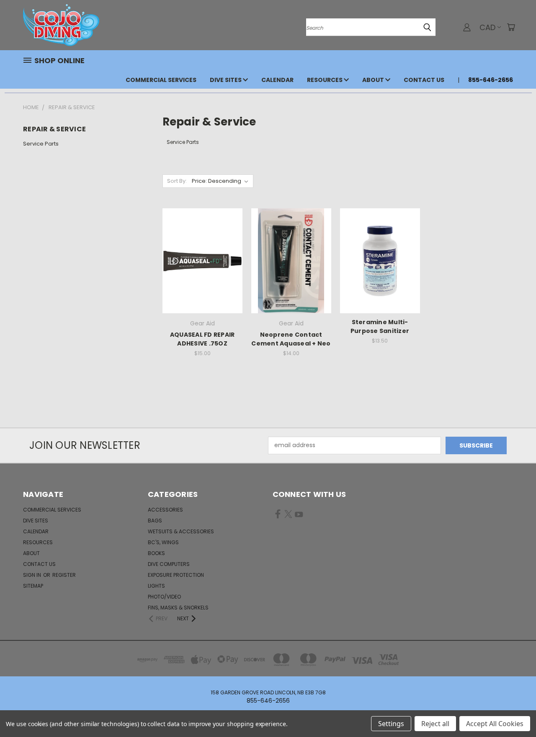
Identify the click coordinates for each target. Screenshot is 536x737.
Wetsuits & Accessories (181, 531)
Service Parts (41, 144)
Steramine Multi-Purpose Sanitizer (379, 326)
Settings (391, 723)
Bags (155, 520)
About (373, 80)
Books (156, 553)
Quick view (202, 243)
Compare (199, 260)
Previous (514, 711)
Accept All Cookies (494, 723)
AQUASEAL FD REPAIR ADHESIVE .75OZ (202, 339)
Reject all (435, 723)
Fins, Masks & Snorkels (178, 607)
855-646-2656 (490, 80)
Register (64, 574)
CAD (487, 27)
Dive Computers (169, 564)
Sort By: (177, 181)
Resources (325, 80)
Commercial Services (161, 80)
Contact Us (424, 80)
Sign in (32, 574)
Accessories (165, 509)
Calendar (277, 80)
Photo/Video (164, 596)
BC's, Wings (163, 542)
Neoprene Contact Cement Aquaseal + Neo (290, 339)
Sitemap (33, 585)
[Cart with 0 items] (511, 27)
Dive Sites (226, 80)
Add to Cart (202, 275)
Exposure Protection (176, 574)
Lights (156, 585)
